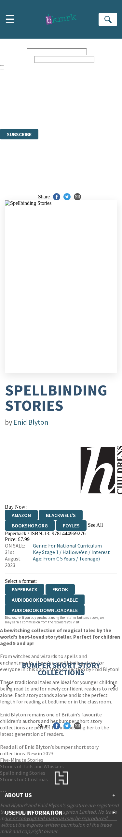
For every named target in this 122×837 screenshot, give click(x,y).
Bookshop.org (30, 525)
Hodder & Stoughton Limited (75, 97)
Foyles (71, 525)
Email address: (16, 59)
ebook (60, 589)
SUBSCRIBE (19, 134)
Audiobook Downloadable (45, 599)
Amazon (21, 515)
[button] (8, 686)
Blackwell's (61, 515)
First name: (12, 51)
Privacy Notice (15, 108)
